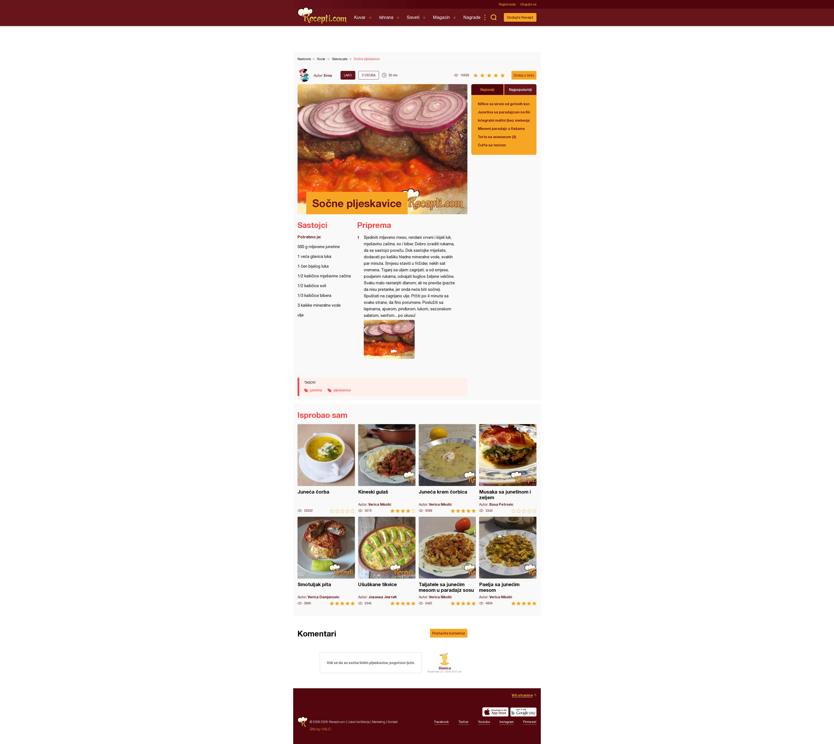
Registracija (507, 4)
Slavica (445, 668)
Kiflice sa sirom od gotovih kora (504, 104)
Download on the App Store (495, 711)
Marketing (378, 722)
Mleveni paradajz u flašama (501, 128)
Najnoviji (487, 89)
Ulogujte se (528, 4)
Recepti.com (323, 15)
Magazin (441, 17)
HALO (326, 729)
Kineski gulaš (386, 468)
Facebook (441, 722)
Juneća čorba (326, 468)
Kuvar (360, 17)
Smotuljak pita (326, 561)
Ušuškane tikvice (386, 561)
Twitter (463, 722)
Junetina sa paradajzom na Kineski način (504, 112)
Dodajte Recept (520, 17)
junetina (316, 390)
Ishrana (386, 17)
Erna (328, 75)
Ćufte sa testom (492, 145)
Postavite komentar (448, 633)
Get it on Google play (523, 711)
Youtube (484, 722)
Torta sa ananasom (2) (497, 137)
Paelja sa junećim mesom (507, 561)
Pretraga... (493, 17)
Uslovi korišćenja (359, 722)
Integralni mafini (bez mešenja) (504, 120)
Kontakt (393, 722)
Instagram (507, 722)
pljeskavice (342, 390)
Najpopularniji (520, 89)
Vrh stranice (522, 695)
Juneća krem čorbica (447, 468)
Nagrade (471, 17)
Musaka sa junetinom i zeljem (507, 468)
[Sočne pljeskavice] (410, 339)
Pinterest (529, 722)
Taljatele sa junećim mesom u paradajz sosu (447, 561)
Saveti (413, 17)
